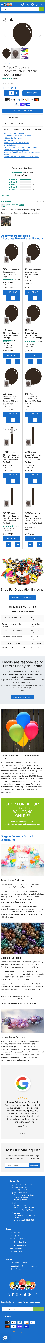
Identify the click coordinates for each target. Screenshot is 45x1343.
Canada (17, 1213)
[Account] (37, 4)
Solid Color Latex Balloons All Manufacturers (21, 157)
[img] (6, 201)
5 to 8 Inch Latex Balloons (14, 133)
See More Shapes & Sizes (22, 110)
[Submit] (41, 9)
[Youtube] (21, 1294)
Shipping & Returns (10, 117)
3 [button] (25, 1134)
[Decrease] (6, 93)
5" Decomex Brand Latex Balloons (17, 136)
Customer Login (16, 1251)
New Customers (16, 1248)
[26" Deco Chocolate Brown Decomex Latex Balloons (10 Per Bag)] (11, 376)
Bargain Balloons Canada (27, 1332)
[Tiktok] (25, 1294)
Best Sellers (8, 140)
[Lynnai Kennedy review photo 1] (6, 221)
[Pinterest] (29, 1294)
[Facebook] (13, 1294)
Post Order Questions (18, 1242)
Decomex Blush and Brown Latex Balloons (20, 147)
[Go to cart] (42, 4)
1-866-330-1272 (20, 1193)
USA (15, 1203)
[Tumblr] (33, 1294)
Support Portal (15, 1232)
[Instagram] (17, 1294)
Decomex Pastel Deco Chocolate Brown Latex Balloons (22, 237)
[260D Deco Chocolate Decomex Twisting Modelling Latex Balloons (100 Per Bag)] (33, 435)
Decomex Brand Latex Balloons (16, 150)
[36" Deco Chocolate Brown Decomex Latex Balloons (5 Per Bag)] (33, 376)
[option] (22, 35)
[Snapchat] (37, 1294)
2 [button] (22, 1134)
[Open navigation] (2, 4)
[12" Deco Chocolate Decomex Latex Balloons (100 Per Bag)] (11, 313)
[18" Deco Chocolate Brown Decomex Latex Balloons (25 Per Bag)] (33, 313)
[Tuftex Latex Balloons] (22, 860)
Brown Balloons (10, 145)
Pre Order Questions (18, 1239)
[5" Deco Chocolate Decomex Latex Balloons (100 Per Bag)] (11, 252)
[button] (13, 179)
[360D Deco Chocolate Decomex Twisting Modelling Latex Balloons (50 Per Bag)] (11, 496)
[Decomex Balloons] (22, 938)
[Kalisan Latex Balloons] (22, 1021)
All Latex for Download (13, 138)
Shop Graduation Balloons (22, 597)
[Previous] (5, 35)
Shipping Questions (17, 1236)
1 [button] (20, 1134)
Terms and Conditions (18, 1263)
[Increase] (16, 93)
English (8, 1316)
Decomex (6, 63)
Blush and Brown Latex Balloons (16, 143)
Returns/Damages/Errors (19, 1245)
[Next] (40, 35)
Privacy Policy (15, 1269)
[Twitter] (9, 1294)
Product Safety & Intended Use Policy (24, 1266)
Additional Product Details (13, 123)
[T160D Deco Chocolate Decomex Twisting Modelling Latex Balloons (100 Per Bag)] (11, 435)
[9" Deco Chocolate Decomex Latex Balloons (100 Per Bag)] (33, 252)
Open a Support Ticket (22, 697)
